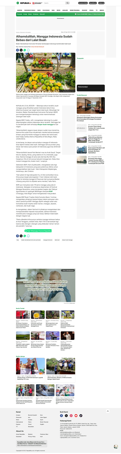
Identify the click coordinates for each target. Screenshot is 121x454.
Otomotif (42, 14)
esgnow (84, 10)
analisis (65, 10)
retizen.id (101, 3)
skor (38, 10)
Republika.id (92, 3)
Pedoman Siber (44, 434)
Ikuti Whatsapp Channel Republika (39, 231)
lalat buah (57, 240)
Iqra (29, 417)
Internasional (19, 422)
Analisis (30, 419)
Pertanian (35, 14)
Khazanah (18, 417)
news (58, 10)
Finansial (19, 14)
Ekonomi (22, 32)
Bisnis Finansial (75, 10)
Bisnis (30, 14)
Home (17, 32)
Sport (41, 419)
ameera (19, 10)
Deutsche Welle (83, 3)
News (17, 419)
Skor (41, 415)
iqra (53, 10)
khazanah (46, 10)
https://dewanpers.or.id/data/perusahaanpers (29, 445)
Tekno (29, 422)
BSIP (51, 191)
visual (91, 10)
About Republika (20, 434)
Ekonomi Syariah (29, 10)
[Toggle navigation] (18, 3)
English (42, 424)
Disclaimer (18, 436)
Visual (29, 424)
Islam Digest (43, 417)
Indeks (102, 10)
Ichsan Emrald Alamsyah (37, 46)
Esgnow (18, 424)
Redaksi (30, 434)
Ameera (18, 415)
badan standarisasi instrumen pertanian (31, 240)
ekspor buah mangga (45, 124)
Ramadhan (31, 426)
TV (97, 10)
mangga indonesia (47, 240)
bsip (18, 240)
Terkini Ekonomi (82, 95)
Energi (25, 14)
